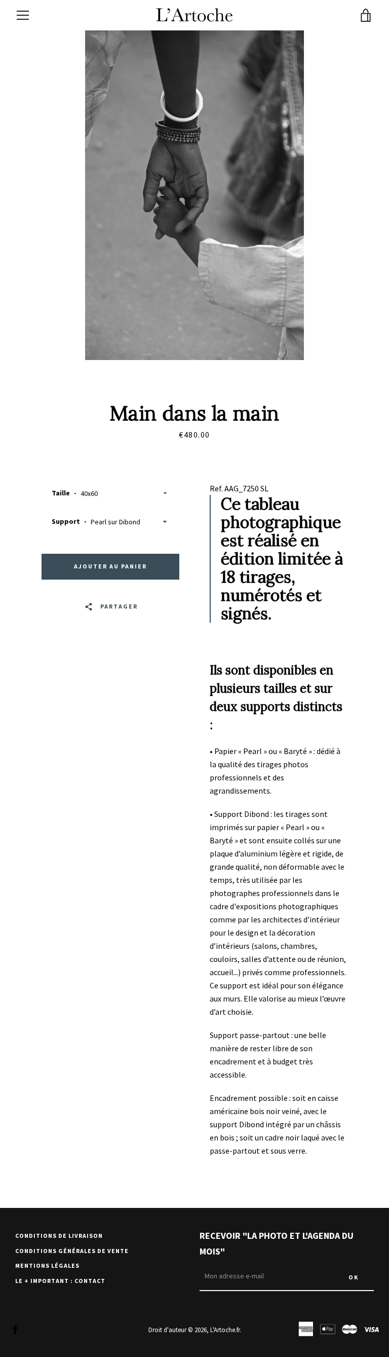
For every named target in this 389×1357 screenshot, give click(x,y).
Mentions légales (47, 1265)
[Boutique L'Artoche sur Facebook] (15, 1329)
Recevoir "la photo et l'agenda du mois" (277, 1243)
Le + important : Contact (60, 1280)
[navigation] (22, 15)
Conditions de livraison (59, 1235)
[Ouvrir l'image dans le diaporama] (194, 195)
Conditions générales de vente (72, 1251)
